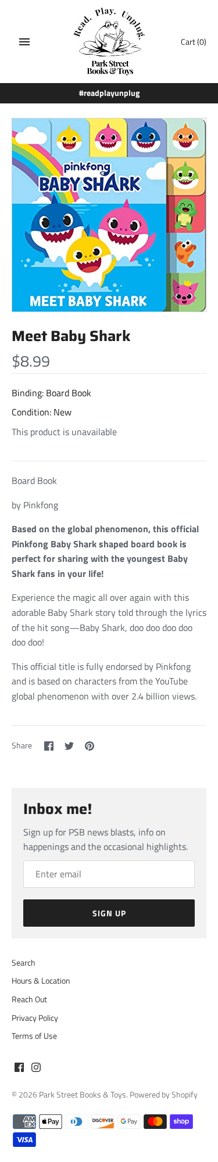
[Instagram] (36, 1069)
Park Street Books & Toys (82, 1094)
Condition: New (42, 412)
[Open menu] (24, 42)
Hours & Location (41, 981)
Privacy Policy (35, 1018)
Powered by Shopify (164, 1094)
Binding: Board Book (51, 393)
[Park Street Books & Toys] (109, 42)
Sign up (109, 913)
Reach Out (29, 999)
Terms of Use (34, 1036)
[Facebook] (19, 1069)
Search (23, 963)
